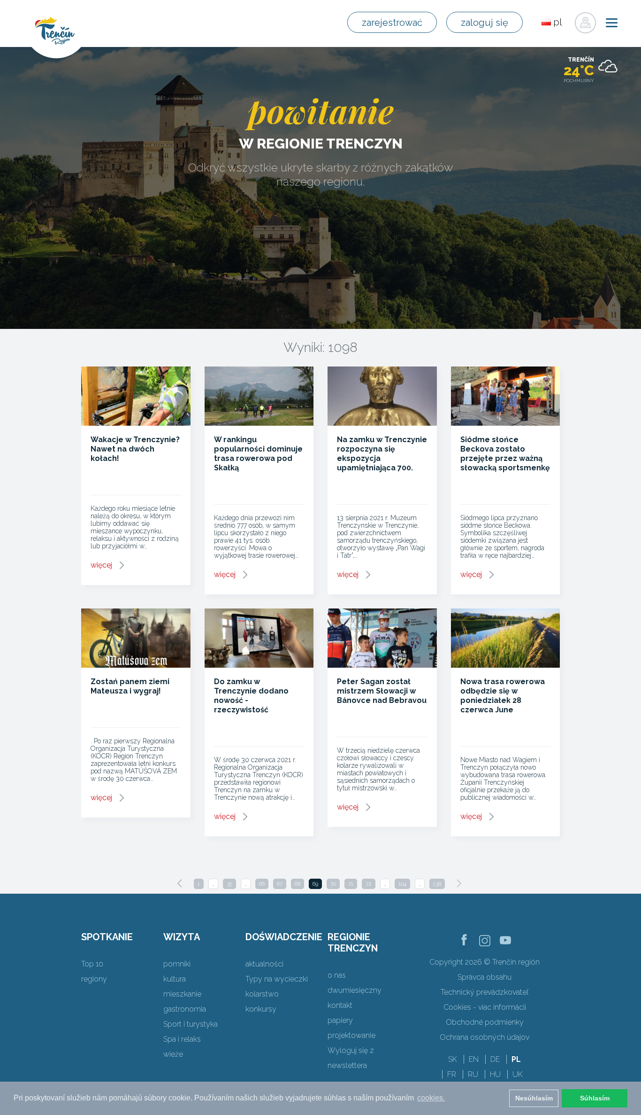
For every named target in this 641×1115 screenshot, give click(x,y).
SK (452, 1059)
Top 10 (92, 963)
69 (315, 884)
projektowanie (351, 1035)
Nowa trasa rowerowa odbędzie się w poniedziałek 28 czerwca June (502, 695)
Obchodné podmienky (485, 1022)
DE (495, 1059)
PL (516, 1059)
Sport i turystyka (190, 1024)
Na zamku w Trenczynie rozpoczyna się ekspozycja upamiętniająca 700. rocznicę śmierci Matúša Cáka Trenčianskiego (382, 467)
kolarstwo (262, 994)
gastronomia (184, 1009)
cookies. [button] (431, 1098)
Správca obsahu (484, 977)
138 (437, 884)
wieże (173, 1054)
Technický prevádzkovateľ (484, 992)
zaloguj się (484, 22)
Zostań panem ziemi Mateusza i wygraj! (130, 686)
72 (369, 884)
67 (279, 884)
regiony (94, 979)
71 (350, 884)
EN (474, 1059)
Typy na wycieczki (276, 979)
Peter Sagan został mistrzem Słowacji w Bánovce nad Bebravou (382, 691)
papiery (340, 1020)
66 (262, 884)
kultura (174, 979)
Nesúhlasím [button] (534, 1098)
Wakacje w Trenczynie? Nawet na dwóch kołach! (135, 449)
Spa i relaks (182, 1039)
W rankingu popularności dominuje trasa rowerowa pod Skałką (258, 453)
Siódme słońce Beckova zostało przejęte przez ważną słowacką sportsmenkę (505, 453)
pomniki (177, 963)
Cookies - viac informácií (484, 1007)
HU (495, 1074)
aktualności (264, 963)
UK (517, 1074)
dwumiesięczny (355, 990)
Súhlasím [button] (595, 1098)
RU (473, 1074)
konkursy (260, 1009)
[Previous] (179, 883)
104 (402, 884)
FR (451, 1074)
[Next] (459, 883)
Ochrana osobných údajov (484, 1037)
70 (333, 884)
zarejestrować (392, 22)
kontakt (340, 1005)
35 (229, 884)
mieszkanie (182, 994)
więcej (101, 565)
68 (297, 884)
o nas (337, 975)
